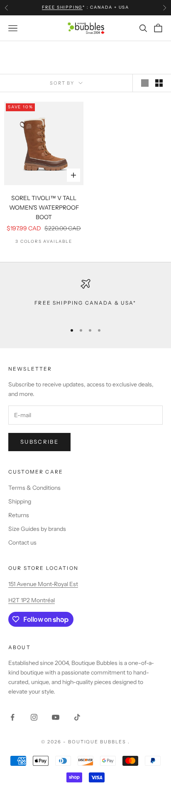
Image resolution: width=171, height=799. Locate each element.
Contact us (22, 542)
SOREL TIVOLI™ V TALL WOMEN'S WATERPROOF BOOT (44, 207)
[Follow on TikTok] (77, 717)
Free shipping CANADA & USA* (85, 303)
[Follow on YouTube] (55, 717)
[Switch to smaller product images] (159, 83)
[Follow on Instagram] (34, 717)
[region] (85, 297)
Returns (18, 515)
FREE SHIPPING (62, 7)
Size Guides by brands (37, 529)
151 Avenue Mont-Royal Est (43, 584)
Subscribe (39, 441)
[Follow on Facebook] (12, 717)
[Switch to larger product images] (145, 83)
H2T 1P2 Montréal (31, 600)
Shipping (19, 501)
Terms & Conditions (34, 487)
